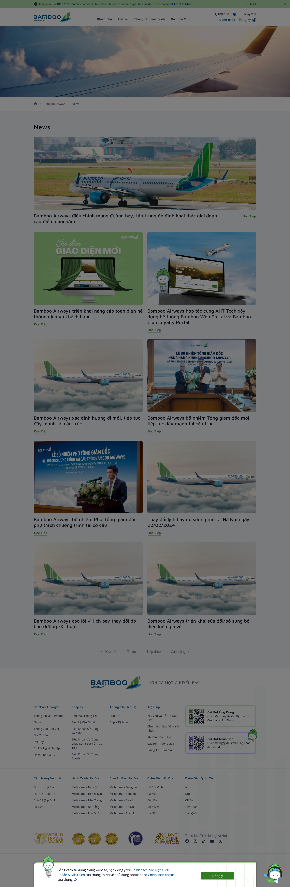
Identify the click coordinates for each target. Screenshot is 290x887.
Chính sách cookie (161, 875)
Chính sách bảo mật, (146, 870)
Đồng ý (217, 876)
